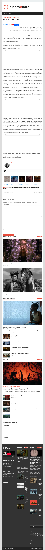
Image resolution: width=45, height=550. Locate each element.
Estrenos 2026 (6, 425)
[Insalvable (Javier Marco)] (20, 504)
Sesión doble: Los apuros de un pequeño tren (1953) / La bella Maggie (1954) (25, 407)
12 (35, 533)
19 (35, 535)
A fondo (4, 17)
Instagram (6, 437)
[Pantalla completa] (13, 456)
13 (37, 533)
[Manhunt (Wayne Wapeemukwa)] (6, 401)
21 (39, 535)
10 (31, 533)
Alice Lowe (10, 187)
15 (40, 533)
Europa (11, 386)
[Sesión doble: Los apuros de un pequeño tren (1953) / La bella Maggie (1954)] (6, 408)
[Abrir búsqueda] (40, 13)
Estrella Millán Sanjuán (14, 389)
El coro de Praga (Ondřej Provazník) (18, 335)
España (11, 17)
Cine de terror (21, 187)
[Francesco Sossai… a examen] (22, 450)
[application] (9, 454)
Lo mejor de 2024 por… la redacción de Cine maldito (40, 492)
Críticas (8, 17)
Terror (5, 188)
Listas (39, 457)
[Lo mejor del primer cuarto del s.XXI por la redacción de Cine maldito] (36, 450)
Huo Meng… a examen (15, 414)
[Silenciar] (12, 456)
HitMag (40, 548)
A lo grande (5, 325)
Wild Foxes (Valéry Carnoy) (16, 395)
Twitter (5, 435)
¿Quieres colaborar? (7, 484)
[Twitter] (39, 1)
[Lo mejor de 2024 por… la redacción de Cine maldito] (33, 489)
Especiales (5, 490)
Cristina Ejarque (14, 21)
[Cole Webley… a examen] (20, 475)
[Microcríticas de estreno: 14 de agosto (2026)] (6, 347)
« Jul (31, 543)
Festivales (14, 17)
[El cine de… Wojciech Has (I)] (22, 279)
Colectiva (35, 457)
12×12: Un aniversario (39, 502)
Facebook (6, 433)
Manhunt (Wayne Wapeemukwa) (17, 401)
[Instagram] (41, 1)
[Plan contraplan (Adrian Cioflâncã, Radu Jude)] (20, 483)
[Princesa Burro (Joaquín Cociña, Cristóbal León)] (22, 373)
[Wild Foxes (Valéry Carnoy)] (6, 395)
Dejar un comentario (21, 21)
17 (31, 535)
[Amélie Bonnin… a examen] (20, 496)
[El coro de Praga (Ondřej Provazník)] (6, 335)
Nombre (5, 219)
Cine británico (15, 187)
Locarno (18, 386)
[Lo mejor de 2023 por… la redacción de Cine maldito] (33, 509)
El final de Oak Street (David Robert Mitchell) (20, 353)
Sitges (18, 17)
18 (33, 535)
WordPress (36, 548)
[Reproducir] (4, 456)
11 (33, 533)
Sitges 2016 (36, 187)
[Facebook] (38, 1)
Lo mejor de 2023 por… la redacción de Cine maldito (40, 512)
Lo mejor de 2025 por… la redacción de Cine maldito (40, 481)
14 (39, 533)
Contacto (5, 488)
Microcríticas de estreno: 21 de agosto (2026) (14, 327)
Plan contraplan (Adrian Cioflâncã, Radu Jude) (26, 487)
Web (4, 229)
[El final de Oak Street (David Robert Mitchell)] (6, 353)
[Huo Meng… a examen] (6, 414)
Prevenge (32, 187)
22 (40, 535)
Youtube (5, 431)
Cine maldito (13, 328)
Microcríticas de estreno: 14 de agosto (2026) (20, 347)
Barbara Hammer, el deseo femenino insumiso (12, 263)
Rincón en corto (25, 458)
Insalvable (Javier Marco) (26, 506)
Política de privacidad (7, 492)
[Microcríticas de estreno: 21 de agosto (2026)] (22, 312)
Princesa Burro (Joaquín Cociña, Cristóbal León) (15, 388)
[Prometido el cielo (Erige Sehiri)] (6, 341)
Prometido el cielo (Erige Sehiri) (17, 341)
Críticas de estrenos (11, 325)
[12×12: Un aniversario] (33, 500)
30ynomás (18, 457)
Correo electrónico (8, 224)
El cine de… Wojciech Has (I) (9, 293)
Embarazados (27, 187)
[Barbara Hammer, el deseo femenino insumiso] (22, 250)
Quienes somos (6, 494)
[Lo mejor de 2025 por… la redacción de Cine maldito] (33, 478)
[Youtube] (36, 1)
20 (37, 535)
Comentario (6, 204)
